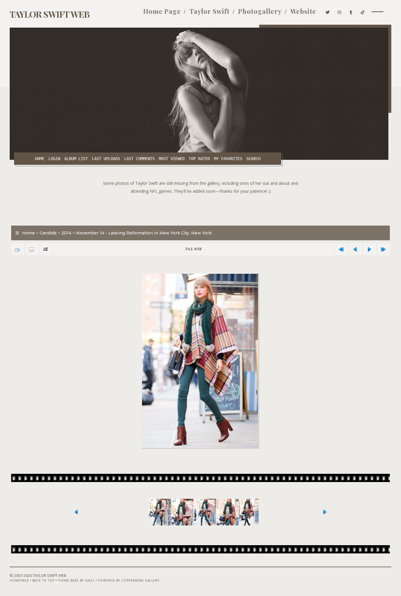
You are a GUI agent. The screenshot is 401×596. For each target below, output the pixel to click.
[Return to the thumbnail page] (17, 249)
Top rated (199, 158)
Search (253, 158)
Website (303, 11)
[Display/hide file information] (31, 249)
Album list (76, 158)
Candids (48, 233)
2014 (66, 233)
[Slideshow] (45, 249)
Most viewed (172, 158)
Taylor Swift (209, 11)
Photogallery (260, 11)
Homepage (19, 580)
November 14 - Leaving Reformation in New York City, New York (144, 233)
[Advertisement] (200, 208)
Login (54, 158)
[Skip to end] (383, 249)
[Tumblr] (351, 11)
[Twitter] (328, 11)
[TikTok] (363, 11)
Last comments (139, 158)
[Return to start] (341, 249)
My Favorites (228, 158)
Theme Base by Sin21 (76, 580)
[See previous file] (355, 249)
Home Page (162, 11)
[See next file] (369, 249)
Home (39, 158)
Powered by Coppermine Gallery (128, 580)
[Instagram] (339, 11)
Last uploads (106, 158)
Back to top (43, 580)
